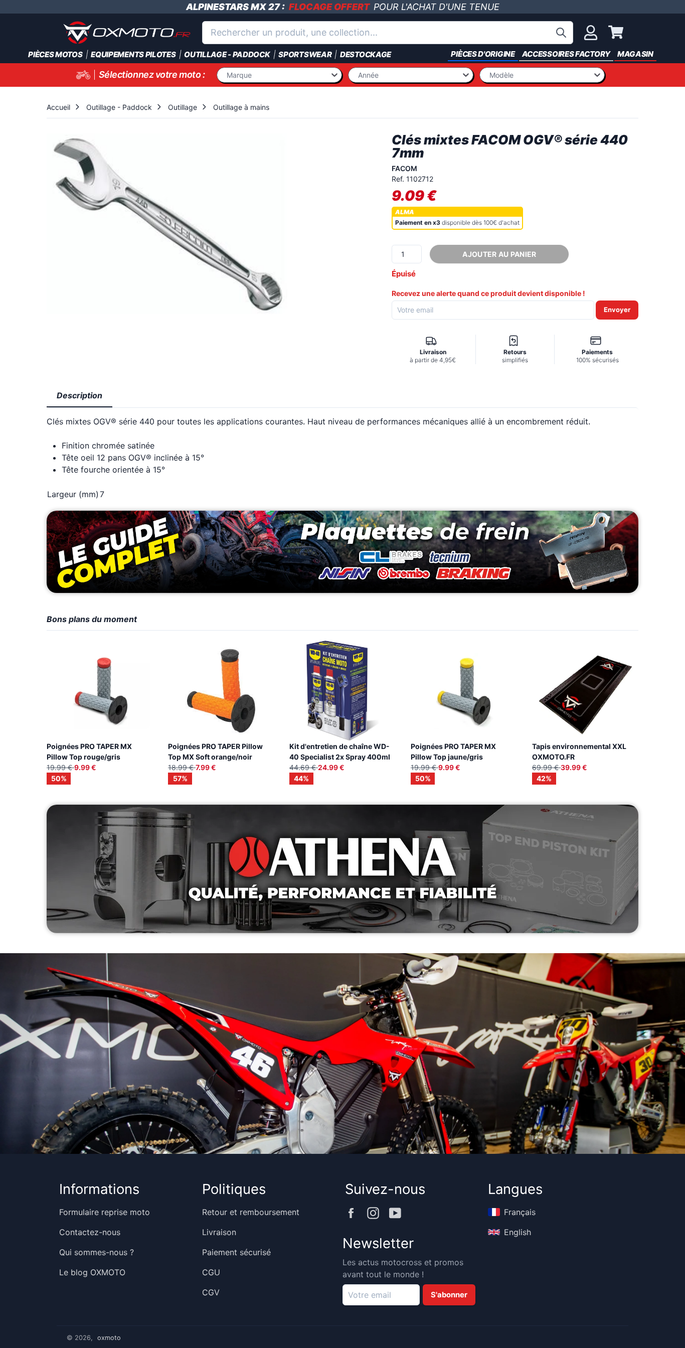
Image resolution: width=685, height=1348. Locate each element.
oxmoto (109, 1337)
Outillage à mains (241, 107)
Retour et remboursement (250, 1212)
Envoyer (617, 310)
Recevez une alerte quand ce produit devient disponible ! (488, 293)
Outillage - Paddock (119, 107)
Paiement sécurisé (236, 1252)
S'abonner (449, 1294)
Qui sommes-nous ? (96, 1252)
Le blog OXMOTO (92, 1272)
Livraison (219, 1232)
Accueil (58, 107)
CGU (211, 1272)
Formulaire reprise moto (104, 1212)
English (517, 1232)
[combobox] (387, 32)
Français (520, 1212)
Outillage (182, 107)
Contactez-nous (89, 1232)
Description (79, 395)
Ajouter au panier (499, 254)
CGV (211, 1292)
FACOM (404, 168)
